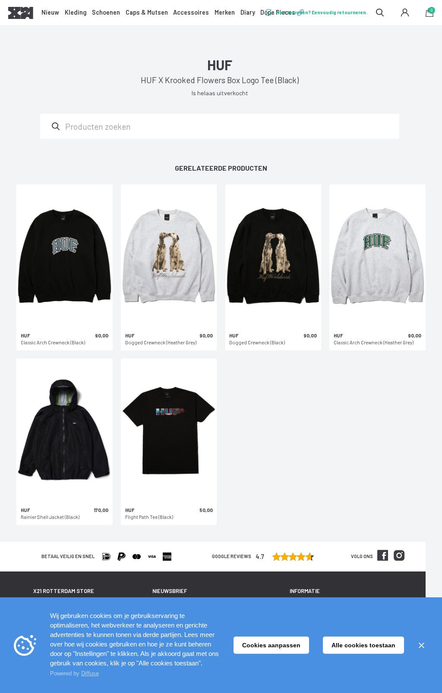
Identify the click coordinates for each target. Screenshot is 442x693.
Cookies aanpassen (271, 645)
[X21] (20, 14)
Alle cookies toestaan (363, 645)
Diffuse (90, 673)
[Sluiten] (421, 645)
